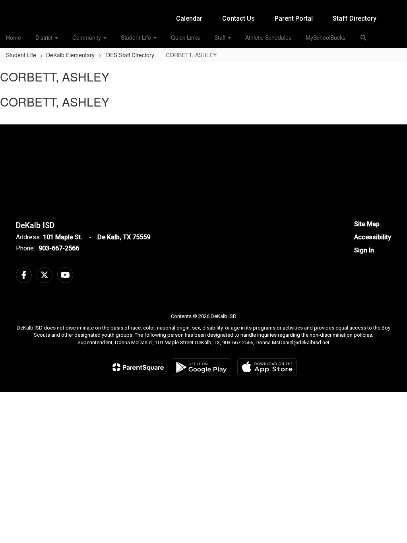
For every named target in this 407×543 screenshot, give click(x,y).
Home (13, 37)
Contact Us (238, 18)
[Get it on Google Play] (201, 367)
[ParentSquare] (138, 367)
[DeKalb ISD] (204, 5)
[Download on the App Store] (267, 367)
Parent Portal (294, 18)
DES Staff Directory (131, 55)
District (44, 37)
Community (87, 37)
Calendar (189, 18)
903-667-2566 (59, 248)
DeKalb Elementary (70, 55)
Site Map (367, 224)
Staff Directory (354, 18)
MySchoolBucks (325, 37)
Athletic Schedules (268, 37)
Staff (220, 37)
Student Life (137, 37)
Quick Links (185, 37)
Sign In (364, 250)
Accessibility (372, 237)
